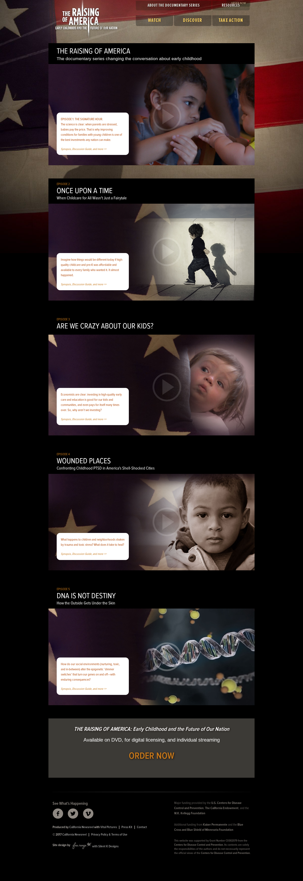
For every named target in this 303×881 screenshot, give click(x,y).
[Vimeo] (88, 813)
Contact (142, 827)
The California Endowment (221, 808)
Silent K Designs (108, 846)
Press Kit (126, 827)
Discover (192, 20)
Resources (231, 5)
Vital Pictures (108, 827)
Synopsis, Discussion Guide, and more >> (83, 149)
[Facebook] (58, 813)
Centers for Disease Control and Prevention (198, 845)
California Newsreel (81, 827)
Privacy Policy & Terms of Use (109, 834)
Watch (154, 20)
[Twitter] (73, 813)
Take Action (231, 20)
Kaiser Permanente (215, 825)
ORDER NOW (151, 756)
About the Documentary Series (174, 5)
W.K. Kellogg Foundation (189, 813)
